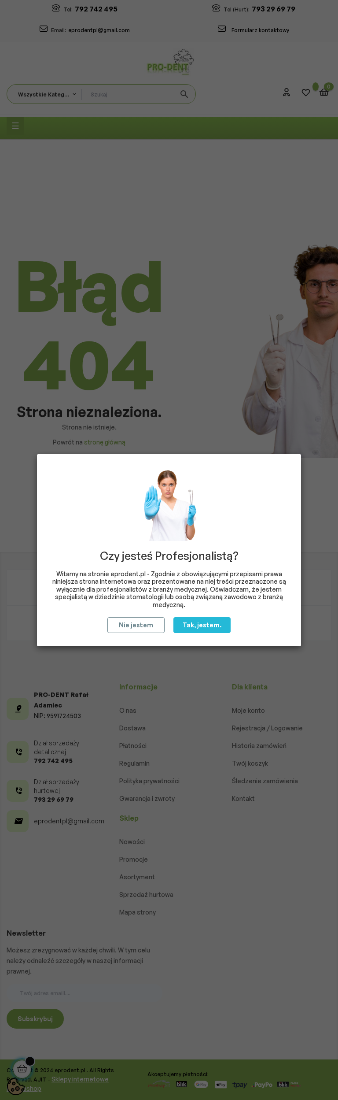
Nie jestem (136, 625)
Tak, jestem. (202, 625)
